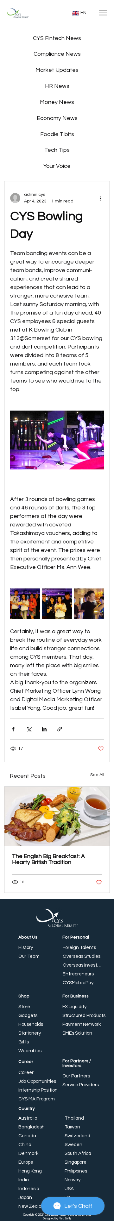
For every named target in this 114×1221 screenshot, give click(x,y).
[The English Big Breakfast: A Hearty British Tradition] (57, 816)
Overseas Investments (83, 965)
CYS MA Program (36, 1099)
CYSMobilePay (78, 982)
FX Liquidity (74, 1006)
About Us (27, 937)
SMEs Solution (77, 1033)
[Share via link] (60, 729)
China (24, 1144)
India (23, 1180)
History (25, 947)
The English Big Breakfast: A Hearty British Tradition (48, 859)
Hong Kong (30, 1171)
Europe (25, 1162)
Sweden (73, 1144)
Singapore (75, 1162)
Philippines (76, 1171)
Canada (27, 1135)
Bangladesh (31, 1127)
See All (97, 775)
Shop (23, 996)
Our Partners (76, 1076)
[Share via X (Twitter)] (29, 729)
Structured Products (83, 1015)
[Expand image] (25, 603)
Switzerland (77, 1135)
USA (69, 1188)
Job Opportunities (37, 1081)
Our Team (29, 956)
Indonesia (28, 1188)
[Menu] (103, 13)
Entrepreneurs (78, 974)
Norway (72, 1180)
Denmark (28, 1153)
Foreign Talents (79, 947)
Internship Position (38, 1090)
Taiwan (72, 1127)
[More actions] (100, 198)
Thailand (74, 1118)
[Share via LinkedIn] (44, 729)
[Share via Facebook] (13, 729)
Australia (27, 1118)
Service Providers (80, 1084)
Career (25, 1061)
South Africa (78, 1153)
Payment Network (81, 1024)
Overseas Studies (81, 956)
